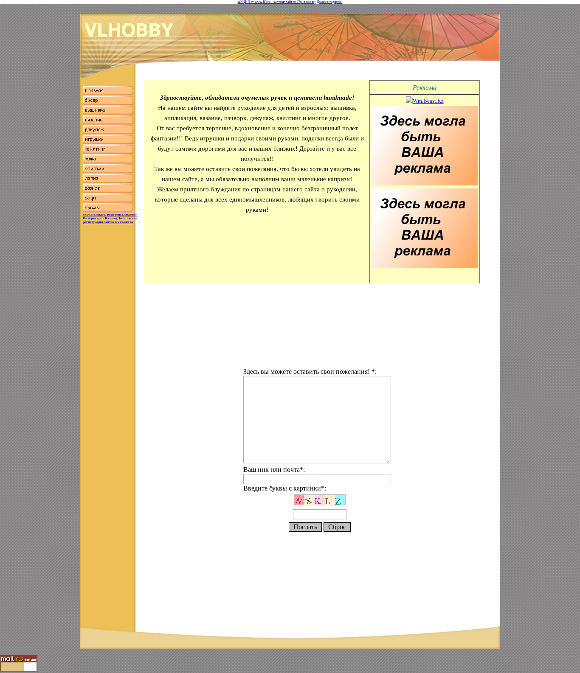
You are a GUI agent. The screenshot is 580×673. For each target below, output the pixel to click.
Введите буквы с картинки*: (284, 488)
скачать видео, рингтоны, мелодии (110, 214)
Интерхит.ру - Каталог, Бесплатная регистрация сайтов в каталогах (110, 220)
